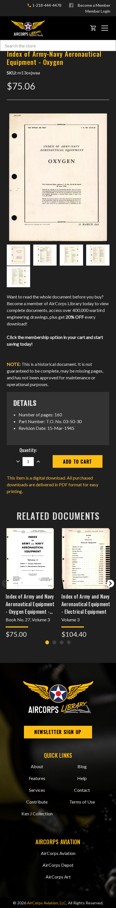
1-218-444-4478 (46, 5)
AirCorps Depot (58, 865)
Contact (82, 790)
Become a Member (94, 5)
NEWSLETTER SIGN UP (58, 732)
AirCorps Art (58, 876)
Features (37, 778)
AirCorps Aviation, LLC (46, 902)
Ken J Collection (37, 813)
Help (82, 778)
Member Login (97, 11)
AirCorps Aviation (58, 853)
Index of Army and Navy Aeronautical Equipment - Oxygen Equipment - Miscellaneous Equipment (30, 604)
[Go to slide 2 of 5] (110, 583)
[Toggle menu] (104, 28)
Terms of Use (82, 801)
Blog (82, 766)
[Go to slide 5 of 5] (5, 583)
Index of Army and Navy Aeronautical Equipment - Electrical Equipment (85, 604)
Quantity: (28, 450)
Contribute (37, 801)
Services (37, 790)
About (37, 766)
